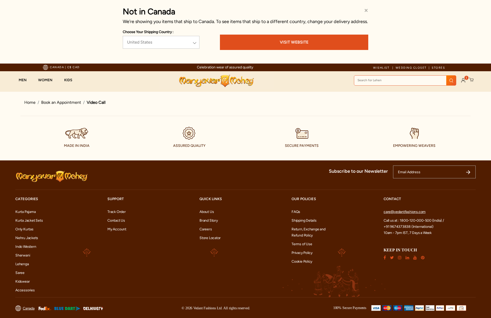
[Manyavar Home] (216, 81)
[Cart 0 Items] (471, 80)
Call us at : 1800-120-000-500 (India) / (414, 220)
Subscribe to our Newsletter (358, 171)
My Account (116, 229)
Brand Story (208, 220)
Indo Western (25, 246)
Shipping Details (304, 220)
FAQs (296, 212)
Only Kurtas (24, 229)
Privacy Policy (302, 253)
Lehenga (22, 264)
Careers (205, 229)
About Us (206, 212)
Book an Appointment (61, 102)
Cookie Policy (302, 261)
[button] (25, 80)
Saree (20, 273)
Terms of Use (302, 244)
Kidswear (22, 281)
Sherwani (22, 255)
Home (30, 102)
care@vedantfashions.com (405, 212)
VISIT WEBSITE (294, 42)
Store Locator (210, 238)
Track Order (116, 212)
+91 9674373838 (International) (408, 226)
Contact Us (116, 220)
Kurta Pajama (25, 212)
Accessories (25, 290)
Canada (29, 308)
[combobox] (405, 80)
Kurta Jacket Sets (29, 220)
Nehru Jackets (26, 238)
